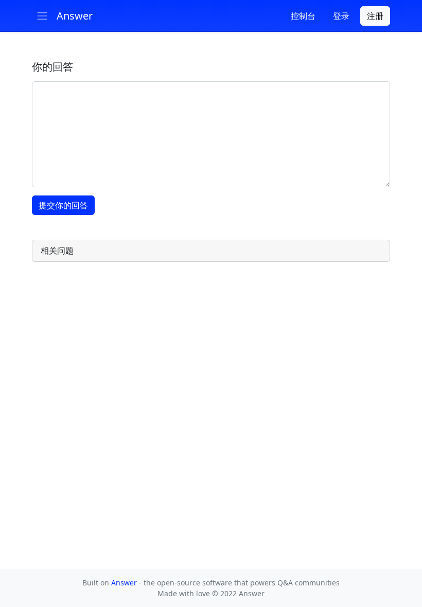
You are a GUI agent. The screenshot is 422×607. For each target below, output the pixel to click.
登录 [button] (341, 16)
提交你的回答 (63, 205)
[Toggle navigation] (42, 16)
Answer (125, 582)
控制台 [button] (303, 16)
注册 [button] (375, 16)
